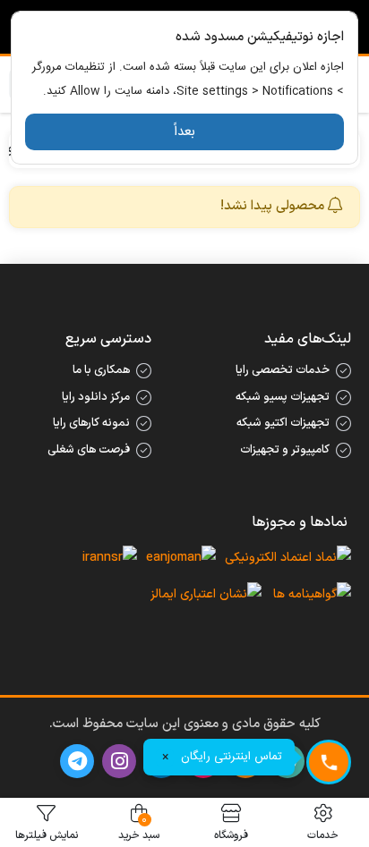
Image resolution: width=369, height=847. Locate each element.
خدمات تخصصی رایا (283, 370)
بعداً (184, 132)
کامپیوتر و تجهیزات (285, 450)
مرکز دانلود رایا (96, 397)
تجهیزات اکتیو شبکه (283, 423)
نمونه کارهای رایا (91, 423)
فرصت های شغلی (88, 450)
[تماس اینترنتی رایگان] (328, 762)
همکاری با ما (101, 370)
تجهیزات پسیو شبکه (283, 397)
